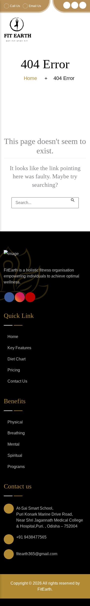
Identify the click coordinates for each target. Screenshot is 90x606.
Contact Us (17, 381)
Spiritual (15, 455)
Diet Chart (17, 359)
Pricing (14, 370)
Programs (16, 467)
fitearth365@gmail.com (36, 554)
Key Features (19, 348)
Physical (15, 422)
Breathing (16, 433)
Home (13, 337)
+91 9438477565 (31, 537)
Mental (14, 444)
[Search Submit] (73, 199)
